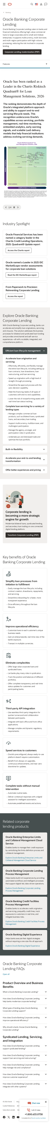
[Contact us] (45, 4)
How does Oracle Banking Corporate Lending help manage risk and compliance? (21, 1066)
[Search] (31, 4)
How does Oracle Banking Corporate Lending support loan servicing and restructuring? (21, 1056)
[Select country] (36, 4)
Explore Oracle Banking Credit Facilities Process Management (25, 922)
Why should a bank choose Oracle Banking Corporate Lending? (20, 1028)
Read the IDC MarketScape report (22, 275)
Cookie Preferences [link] (9, 1106)
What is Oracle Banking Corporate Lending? (20, 992)
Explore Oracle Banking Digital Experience (23, 946)
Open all (6, 974)
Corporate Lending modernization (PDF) (22, 52)
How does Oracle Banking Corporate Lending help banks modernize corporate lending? (21, 1000)
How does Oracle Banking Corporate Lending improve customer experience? (21, 1075)
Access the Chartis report (19, 250)
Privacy (19, 1102)
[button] (4, 4)
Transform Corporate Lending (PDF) (23, 535)
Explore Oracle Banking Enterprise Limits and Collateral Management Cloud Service (24, 858)
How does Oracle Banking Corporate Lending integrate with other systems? (21, 1085)
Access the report (15, 296)
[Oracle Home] (9, 4)
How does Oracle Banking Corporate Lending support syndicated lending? (21, 1047)
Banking (8, 12)
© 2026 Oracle (7, 1101)
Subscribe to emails (9, 1110)
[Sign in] (41, 4)
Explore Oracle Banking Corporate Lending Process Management (23, 889)
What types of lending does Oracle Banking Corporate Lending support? (20, 1009)
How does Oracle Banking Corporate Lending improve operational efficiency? (21, 1019)
